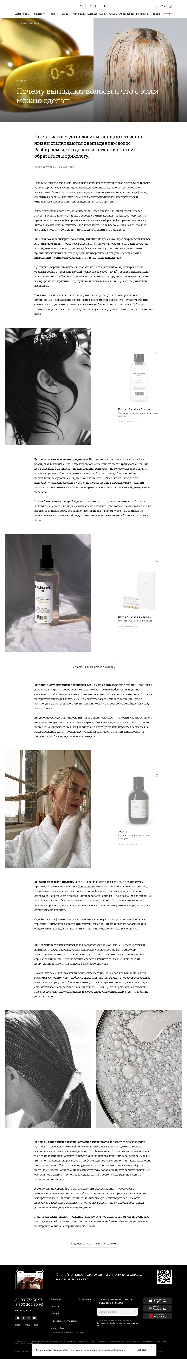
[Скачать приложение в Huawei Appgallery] (157, 1316)
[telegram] (23, 1318)
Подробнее (120, 1350)
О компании (85, 1299)
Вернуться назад (30, 23)
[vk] (17, 1318)
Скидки (66, 13)
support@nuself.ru (24, 1310)
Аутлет (167, 13)
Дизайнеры (22, 13)
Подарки (156, 13)
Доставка (56, 1299)
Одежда (92, 13)
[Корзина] (170, 6)
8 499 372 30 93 (29, 1300)
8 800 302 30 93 (29, 1304)
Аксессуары (126, 13)
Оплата (55, 1306)
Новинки (54, 13)
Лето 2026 (79, 13)
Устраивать (86, 886)
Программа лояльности (64, 1321)
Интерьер (142, 13)
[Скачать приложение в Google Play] (157, 1308)
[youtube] (34, 1318)
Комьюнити (39, 13)
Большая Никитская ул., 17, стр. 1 (68, 1332)
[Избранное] (163, 6)
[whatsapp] (28, 1318)
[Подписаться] (134, 1311)
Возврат (55, 1313)
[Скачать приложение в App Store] (157, 1300)
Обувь (113, 13)
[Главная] (93, 6)
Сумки (103, 13)
